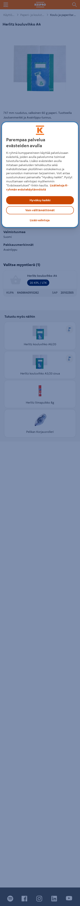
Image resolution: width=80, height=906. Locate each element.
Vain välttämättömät (40, 210)
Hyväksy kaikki (40, 200)
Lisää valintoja (40, 220)
